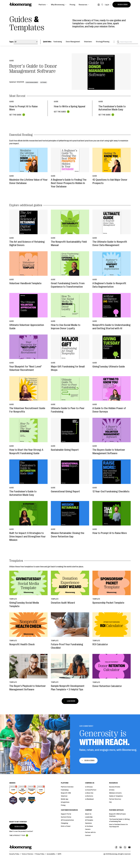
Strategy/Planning (102, 42)
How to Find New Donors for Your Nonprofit (118, 826)
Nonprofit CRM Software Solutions (117, 815)
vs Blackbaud (89, 799)
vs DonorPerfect (90, 790)
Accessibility (51, 854)
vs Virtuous (89, 787)
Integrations (65, 802)
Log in (107, 5)
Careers (87, 829)
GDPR (59, 854)
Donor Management (73, 42)
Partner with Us (90, 832)
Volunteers (88, 42)
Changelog (64, 823)
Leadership (89, 817)
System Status (66, 817)
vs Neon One (89, 793)
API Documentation (67, 820)
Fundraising (57, 42)
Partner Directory (115, 799)
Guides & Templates (116, 796)
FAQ (110, 802)
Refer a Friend (65, 826)
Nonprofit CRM (66, 793)
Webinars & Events (115, 793)
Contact (88, 835)
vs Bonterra (89, 796)
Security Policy (14, 854)
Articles (111, 790)
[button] (43, 4)
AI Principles (89, 820)
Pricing (72, 5)
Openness (88, 823)
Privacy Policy (39, 854)
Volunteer (64, 796)
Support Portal (66, 814)
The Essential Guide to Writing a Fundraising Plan (119, 820)
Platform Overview (67, 787)
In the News (89, 826)
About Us (88, 814)
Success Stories (114, 787)
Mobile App (64, 799)
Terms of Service (27, 854)
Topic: (11, 42)
